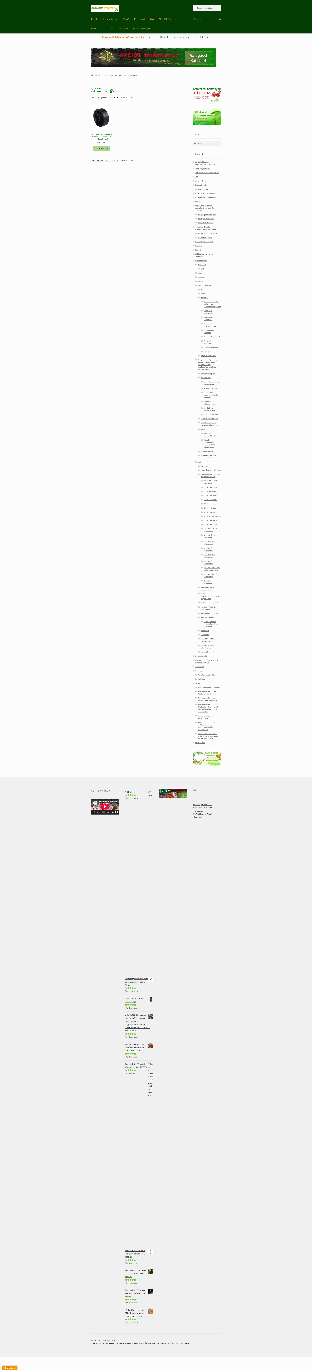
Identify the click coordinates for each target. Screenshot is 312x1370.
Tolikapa (207, 351)
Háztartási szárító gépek (207, 233)
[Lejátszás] (94, 812)
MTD (202, 269)
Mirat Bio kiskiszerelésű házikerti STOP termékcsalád (209, 443)
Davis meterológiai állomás (205, 193)
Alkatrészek (108, 28)
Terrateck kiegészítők (212, 337)
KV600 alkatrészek (210, 520)
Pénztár (126, 19)
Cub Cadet (202, 265)
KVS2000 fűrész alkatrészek (209, 536)
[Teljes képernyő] (116, 812)
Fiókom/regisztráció (110, 19)
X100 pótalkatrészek (206, 219)
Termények (199, 667)
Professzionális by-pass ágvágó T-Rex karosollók (207, 699)
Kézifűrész (205, 631)
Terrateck (204, 298)
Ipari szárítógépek (205, 238)
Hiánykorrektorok (210, 388)
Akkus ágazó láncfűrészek (211, 470)
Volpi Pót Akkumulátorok (209, 582)
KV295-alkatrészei (210, 491)
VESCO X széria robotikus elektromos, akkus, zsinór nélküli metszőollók (208, 736)
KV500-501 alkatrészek (212, 516)
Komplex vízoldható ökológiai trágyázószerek (210, 424)
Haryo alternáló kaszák (204, 242)
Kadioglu (201, 281)
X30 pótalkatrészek (205, 223)
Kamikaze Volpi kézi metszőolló (208, 608)
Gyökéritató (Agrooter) (209, 419)
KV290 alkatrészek (210, 487)
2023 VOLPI (205, 466)
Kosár (152, 19)
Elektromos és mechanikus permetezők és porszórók (210, 596)
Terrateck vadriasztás (212, 347)
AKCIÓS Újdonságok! (141, 28)
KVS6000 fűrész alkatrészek (209, 562)
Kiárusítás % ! (123, 28)
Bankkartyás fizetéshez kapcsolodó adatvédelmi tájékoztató (203, 807)
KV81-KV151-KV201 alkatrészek (211, 529)
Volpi (200, 462)
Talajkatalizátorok (211, 414)
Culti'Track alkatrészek (208, 312)
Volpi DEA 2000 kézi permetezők (208, 640)
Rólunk (94, 19)
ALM (196, 177)
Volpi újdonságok (207, 652)
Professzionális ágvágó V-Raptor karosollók (208, 692)
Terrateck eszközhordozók (210, 325)
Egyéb (197, 201)
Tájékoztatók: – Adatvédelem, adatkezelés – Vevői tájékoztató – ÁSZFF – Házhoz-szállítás (128, 1343)
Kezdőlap (95, 28)
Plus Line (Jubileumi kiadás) (209, 687)
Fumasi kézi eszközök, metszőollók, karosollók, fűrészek (204, 208)
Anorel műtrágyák (208, 374)
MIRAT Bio (204, 429)
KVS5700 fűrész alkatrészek (209, 556)
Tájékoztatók (139, 19)
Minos (203, 293)
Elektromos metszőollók (210, 603)
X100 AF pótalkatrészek (207, 215)
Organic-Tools (203, 189)
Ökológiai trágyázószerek (209, 402)
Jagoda (201, 277)
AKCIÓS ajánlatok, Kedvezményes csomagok (205, 163)
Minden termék (201, 261)
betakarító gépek (201, 185)
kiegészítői (205, 635)
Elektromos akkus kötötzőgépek (207, 588)
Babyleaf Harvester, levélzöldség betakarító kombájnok (212, 304)
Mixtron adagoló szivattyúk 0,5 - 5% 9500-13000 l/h (207, 661)
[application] (105, 807)
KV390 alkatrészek (210, 512)
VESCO (197, 683)
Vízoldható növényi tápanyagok (208, 456)
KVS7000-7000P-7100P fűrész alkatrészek (212, 569)
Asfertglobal (206, 378)
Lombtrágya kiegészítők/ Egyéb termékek (211, 394)
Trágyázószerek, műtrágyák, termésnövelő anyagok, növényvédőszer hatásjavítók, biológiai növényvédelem (209, 365)
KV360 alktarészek (210, 504)
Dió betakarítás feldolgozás (206, 197)
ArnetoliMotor (200, 181)
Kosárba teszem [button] (102, 148)
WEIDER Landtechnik (208, 356)
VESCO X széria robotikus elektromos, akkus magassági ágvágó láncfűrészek (207, 726)
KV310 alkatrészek (210, 500)
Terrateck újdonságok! (208, 342)
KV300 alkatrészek (210, 495)
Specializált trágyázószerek (209, 409)
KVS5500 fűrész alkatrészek (209, 549)
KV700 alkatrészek (210, 524)
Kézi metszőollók (207, 617)
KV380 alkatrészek (210, 508)
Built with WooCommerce (178, 1343)
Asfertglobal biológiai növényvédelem (212, 383)
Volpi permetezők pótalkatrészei (207, 646)
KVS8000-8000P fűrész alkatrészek (212, 575)
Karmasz (198, 246)
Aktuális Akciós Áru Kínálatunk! (207, 173)
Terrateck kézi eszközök (209, 331)
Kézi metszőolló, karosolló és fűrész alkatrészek (211, 624)
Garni (200, 273)
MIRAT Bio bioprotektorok (209, 434)
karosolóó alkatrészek (209, 613)
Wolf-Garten (200, 743)
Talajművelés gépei (205, 285)
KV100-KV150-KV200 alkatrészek (211, 482)
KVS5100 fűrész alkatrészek (209, 543)
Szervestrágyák (207, 451)
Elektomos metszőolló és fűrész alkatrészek (210, 475)
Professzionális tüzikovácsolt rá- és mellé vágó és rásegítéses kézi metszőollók (208, 708)
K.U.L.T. (204, 289)
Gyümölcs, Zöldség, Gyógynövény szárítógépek (205, 228)
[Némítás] (113, 812)
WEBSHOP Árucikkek (167, 19)
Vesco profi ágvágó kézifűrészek (205, 717)
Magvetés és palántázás (208, 318)
